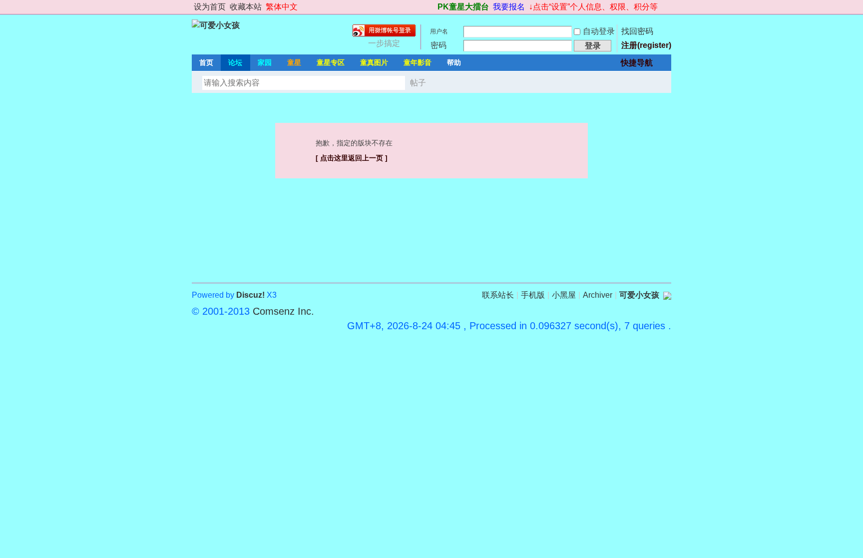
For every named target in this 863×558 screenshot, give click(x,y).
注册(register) (646, 45)
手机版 (533, 295)
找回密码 (637, 31)
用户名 (439, 31)
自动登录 (599, 31)
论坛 (235, 62)
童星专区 (331, 62)
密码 (438, 45)
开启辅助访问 (433, 6)
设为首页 (210, 6)
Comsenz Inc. (283, 311)
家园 (265, 62)
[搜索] (444, 82)
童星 (294, 62)
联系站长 (498, 295)
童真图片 (374, 62)
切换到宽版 (665, 6)
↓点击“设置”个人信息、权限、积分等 (593, 6)
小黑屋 (564, 295)
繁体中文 (282, 6)
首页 (206, 62)
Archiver (597, 295)
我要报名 (509, 6)
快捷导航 (637, 62)
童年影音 (418, 62)
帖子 (418, 82)
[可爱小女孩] (216, 25)
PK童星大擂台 (463, 6)
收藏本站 (246, 6)
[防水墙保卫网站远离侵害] (667, 295)
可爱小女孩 (639, 295)
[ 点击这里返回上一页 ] (352, 158)
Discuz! (250, 295)
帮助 (454, 62)
